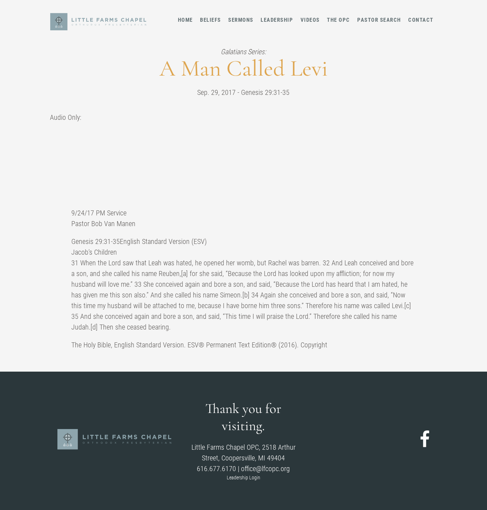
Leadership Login (243, 477)
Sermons (240, 20)
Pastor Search (379, 20)
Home (185, 20)
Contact (421, 20)
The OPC (338, 20)
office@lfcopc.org (265, 468)
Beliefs (210, 20)
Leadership (277, 20)
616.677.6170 (216, 468)
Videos (310, 20)
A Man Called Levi (243, 68)
